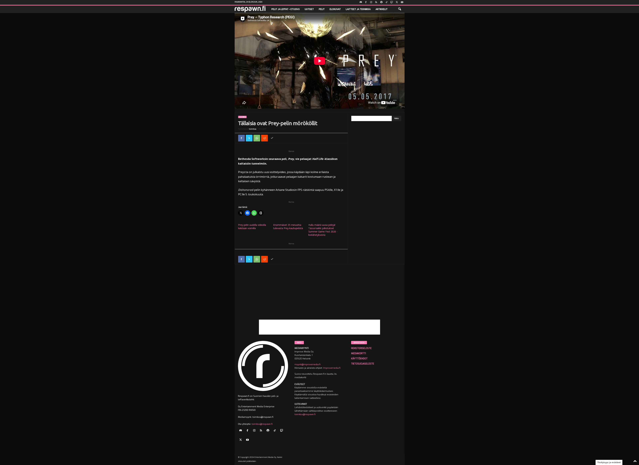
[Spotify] (381, 2)
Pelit (322, 9)
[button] (399, 9)
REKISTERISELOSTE (361, 348)
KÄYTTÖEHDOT (359, 358)
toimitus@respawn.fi (262, 424)
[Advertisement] (320, 296)
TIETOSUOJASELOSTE (362, 363)
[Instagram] (371, 2)
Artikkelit (382, 9)
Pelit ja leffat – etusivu (285, 9)
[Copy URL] (272, 138)
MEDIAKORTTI (358, 353)
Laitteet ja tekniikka (358, 9)
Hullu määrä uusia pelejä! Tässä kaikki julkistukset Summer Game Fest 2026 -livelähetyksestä (322, 229)
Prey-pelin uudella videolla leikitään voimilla (252, 226)
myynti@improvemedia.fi (307, 364)
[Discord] (361, 2)
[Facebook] (366, 2)
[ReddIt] (264, 138)
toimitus (252, 129)
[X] (397, 2)
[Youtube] (402, 2)
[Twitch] (392, 2)
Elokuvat (335, 9)
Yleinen (242, 117)
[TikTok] (387, 2)
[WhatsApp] (256, 138)
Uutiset (309, 9)
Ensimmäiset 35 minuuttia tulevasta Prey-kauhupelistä (288, 226)
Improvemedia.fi (331, 368)
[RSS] (376, 2)
